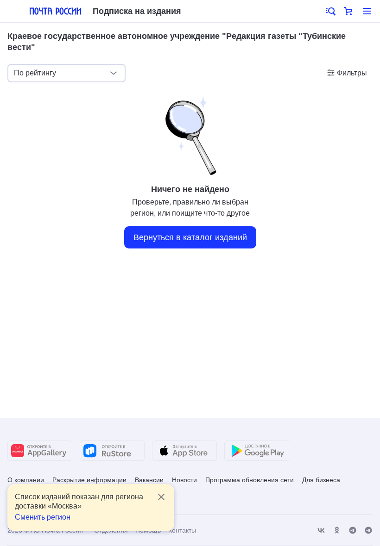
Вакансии (149, 480)
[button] (330, 11)
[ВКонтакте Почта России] (321, 530)
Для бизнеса (321, 480)
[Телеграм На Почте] (353, 530)
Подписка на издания (137, 11)
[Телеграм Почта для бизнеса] (368, 530)
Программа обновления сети (249, 480)
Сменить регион (42, 517)
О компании (25, 480)
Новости (184, 480)
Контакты (182, 530)
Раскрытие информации (89, 480)
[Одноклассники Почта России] (337, 530)
